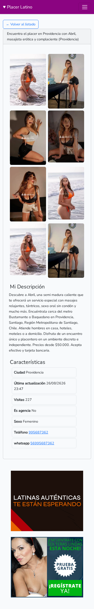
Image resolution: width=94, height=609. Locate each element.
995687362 (38, 432)
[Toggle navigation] (84, 7)
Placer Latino (17, 7)
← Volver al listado (20, 24)
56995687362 (42, 443)
